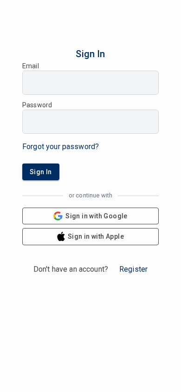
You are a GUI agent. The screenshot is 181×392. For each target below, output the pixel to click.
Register (133, 269)
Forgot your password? (60, 146)
